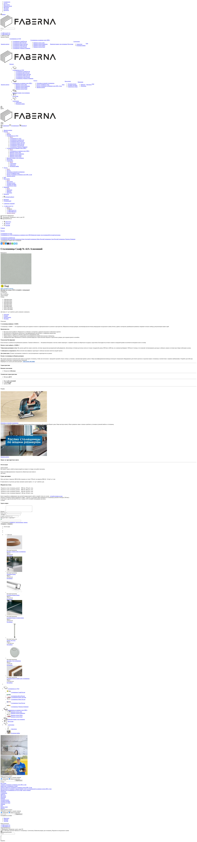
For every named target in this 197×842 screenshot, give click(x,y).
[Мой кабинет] (1, 107)
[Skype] (14, 243)
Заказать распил (5, 457)
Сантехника (13, 163)
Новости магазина (15, 779)
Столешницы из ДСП (15, 138)
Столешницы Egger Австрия (21, 239)
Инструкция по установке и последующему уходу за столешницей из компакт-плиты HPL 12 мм (26, 789)
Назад (8, 133)
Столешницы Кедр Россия (7, 239)
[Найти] (1, 30)
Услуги (8, 170)
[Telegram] (17, 243)
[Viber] (10, 243)
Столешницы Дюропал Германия (66, 239)
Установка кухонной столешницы (9, 423)
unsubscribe (5, 779)
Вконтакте (8, 221)
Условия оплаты (5, 800)
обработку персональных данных (19, 522)
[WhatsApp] (12, 243)
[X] (8, 243)
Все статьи (3, 783)
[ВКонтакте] (1, 243)
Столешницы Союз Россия (51, 239)
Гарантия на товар (5, 802)
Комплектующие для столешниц (40, 235)
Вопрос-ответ (4, 807)
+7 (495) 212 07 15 (5, 33)
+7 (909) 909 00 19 (5, 34)
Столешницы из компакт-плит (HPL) (19, 151)
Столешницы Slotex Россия (36, 239)
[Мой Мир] (6, 243)
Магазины (3, 795)
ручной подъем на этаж (56, 496)
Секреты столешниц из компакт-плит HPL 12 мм (13, 784)
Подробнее (10, 555)
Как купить (10, 181)
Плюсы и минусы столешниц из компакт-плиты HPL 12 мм (16, 787)
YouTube (8, 225)
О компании (4, 793)
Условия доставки (5, 801)
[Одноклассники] (4, 243)
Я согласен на (15, 522)
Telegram (8, 223)
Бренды (3, 808)
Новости (3, 794)
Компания (9, 190)
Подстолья (51, 235)
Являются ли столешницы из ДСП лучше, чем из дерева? (16, 790)
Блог (2, 805)
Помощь (3, 798)
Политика (3, 797)
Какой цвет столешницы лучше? (9, 786)
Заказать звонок (11, 213)
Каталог (9, 134)
